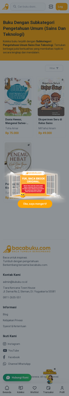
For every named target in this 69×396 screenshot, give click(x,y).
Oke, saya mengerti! (35, 203)
